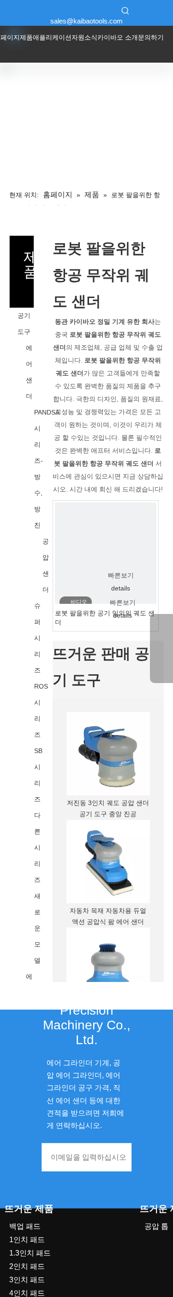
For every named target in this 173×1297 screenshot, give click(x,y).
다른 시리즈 (37, 847)
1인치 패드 (27, 1240)
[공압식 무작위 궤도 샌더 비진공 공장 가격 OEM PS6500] (108, 969)
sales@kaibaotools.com (86, 21)
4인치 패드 (27, 1293)
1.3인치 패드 (30, 1253)
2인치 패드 (27, 1266)
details (120, 588)
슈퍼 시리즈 (37, 638)
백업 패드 (25, 1226)
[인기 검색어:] (125, 10)
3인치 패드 (27, 1280)
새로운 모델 (37, 928)
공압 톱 (156, 1226)
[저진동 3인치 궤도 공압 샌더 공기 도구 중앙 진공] (108, 753)
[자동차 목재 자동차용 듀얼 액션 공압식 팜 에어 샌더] (108, 861)
